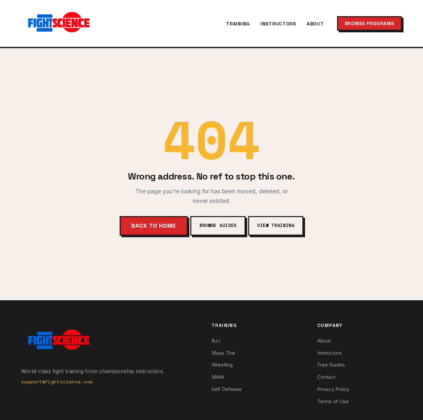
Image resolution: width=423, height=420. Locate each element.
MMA (218, 377)
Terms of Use (333, 401)
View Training (275, 225)
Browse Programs (370, 23)
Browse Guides (218, 225)
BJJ (216, 341)
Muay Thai (223, 353)
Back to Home (153, 225)
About (315, 24)
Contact (326, 377)
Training (238, 24)
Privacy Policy (333, 389)
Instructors (278, 24)
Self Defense (227, 389)
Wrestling (222, 365)
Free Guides (331, 365)
